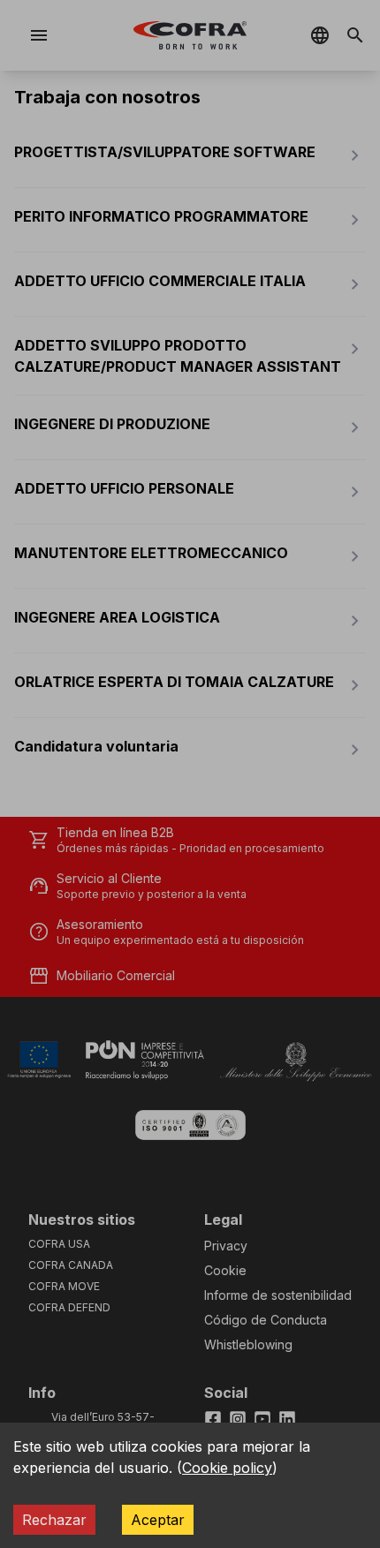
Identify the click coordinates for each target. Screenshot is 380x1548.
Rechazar (54, 1520)
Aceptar (158, 1520)
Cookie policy (227, 1467)
